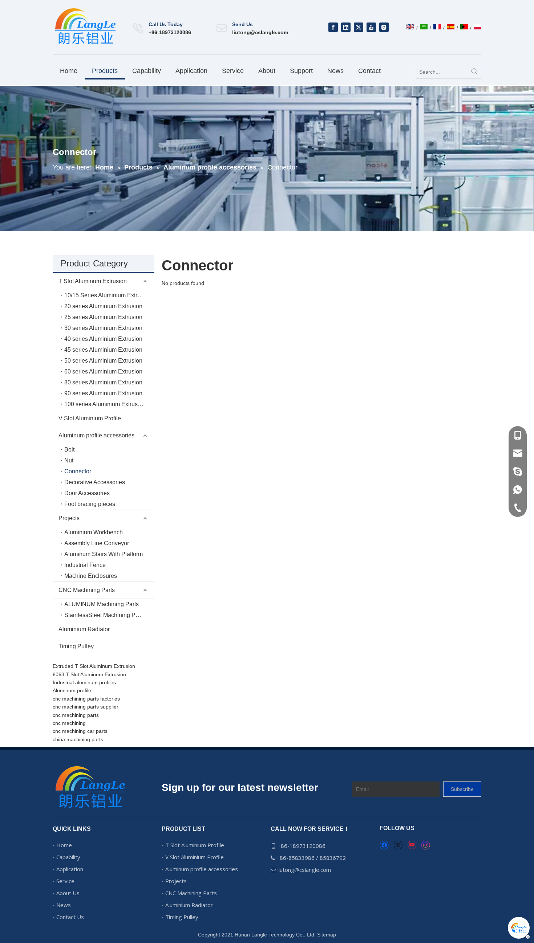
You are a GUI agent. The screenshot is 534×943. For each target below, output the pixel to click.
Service (65, 881)
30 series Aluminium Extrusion (103, 328)
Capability (68, 857)
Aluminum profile (72, 690)
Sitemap (326, 935)
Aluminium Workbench (93, 532)
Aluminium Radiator (84, 629)
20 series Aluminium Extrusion (103, 306)
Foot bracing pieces (89, 504)
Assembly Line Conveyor (96, 543)
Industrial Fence (85, 565)
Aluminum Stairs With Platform (103, 554)
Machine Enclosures (90, 576)
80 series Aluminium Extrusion (103, 382)
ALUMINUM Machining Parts (101, 604)
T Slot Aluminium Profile (194, 845)
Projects (69, 518)
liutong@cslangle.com (260, 32)
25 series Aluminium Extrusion (103, 317)
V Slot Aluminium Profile (89, 418)
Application (69, 869)
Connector (77, 471)
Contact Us (70, 916)
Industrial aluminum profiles (84, 682)
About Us (68, 893)
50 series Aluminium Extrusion (103, 361)
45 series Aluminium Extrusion (103, 350)
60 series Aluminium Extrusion (103, 371)
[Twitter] (358, 27)
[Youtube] (371, 27)
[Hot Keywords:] (474, 71)
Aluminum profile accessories (96, 435)
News (63, 905)
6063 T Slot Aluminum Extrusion (89, 674)
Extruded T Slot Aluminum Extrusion (94, 666)
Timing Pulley (76, 646)
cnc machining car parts (80, 731)
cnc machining (69, 723)
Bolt (69, 449)
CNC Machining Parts (86, 590)
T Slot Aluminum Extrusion (92, 281)
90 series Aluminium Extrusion (103, 393)
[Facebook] (333, 27)
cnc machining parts (76, 715)
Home (64, 845)
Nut (68, 460)
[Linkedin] (346, 27)
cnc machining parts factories (86, 699)
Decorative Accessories (94, 482)
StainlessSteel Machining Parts (104, 615)
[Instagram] (384, 27)
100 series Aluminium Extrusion (105, 404)
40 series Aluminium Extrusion (103, 339)
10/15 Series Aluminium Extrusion (107, 295)
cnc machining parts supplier (85, 707)
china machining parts (78, 739)
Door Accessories (87, 493)
